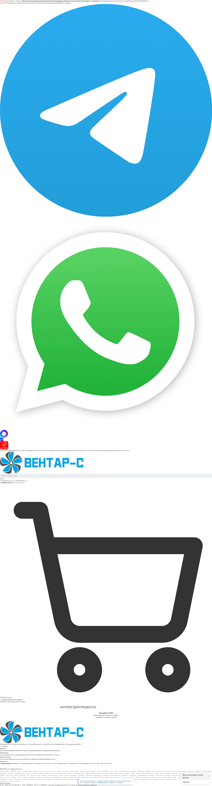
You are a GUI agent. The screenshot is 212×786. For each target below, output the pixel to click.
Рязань (164, 777)
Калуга (82, 773)
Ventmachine (40, 3)
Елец (23, 773)
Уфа (139, 779)
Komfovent (7, 3)
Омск (39, 777)
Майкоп (16, 775)
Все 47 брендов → (66, 3)
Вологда (173, 771)
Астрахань (48, 771)
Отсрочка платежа (96, 450)
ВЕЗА (59, 3)
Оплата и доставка (23, 450)
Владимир (148, 771)
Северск (10, 779)
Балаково (59, 771)
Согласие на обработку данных (79, 785)
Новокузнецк (132, 775)
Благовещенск (105, 771)
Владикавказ (141, 771)
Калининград (76, 773)
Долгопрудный (207, 771)
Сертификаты (69, 450)
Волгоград (154, 771)
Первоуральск (71, 777)
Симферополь (32, 779)
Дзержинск (191, 771)
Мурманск (33, 775)
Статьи (87, 450)
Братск (111, 771)
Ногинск (2, 777)
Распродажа (56, 750)
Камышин (99, 773)
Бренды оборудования (44, 750)
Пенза (65, 777)
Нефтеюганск (89, 775)
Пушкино (125, 777)
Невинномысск (73, 775)
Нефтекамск (82, 775)
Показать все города (5, 783)
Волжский (167, 771)
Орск (61, 777)
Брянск (116, 771)
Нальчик (61, 775)
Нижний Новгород (115, 775)
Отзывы (76, 450)
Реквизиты (93, 785)
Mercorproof (15, 3)
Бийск (98, 771)
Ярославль (17, 781)
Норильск (7, 777)
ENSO (142, 1)
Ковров (133, 773)
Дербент (185, 771)
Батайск (77, 771)
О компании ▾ (41, 450)
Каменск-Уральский (90, 773)
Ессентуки (28, 773)
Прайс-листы (33, 450)
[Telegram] (106, 110)
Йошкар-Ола (58, 773)
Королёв (162, 773)
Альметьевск (13, 771)
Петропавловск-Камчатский (96, 777)
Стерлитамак (65, 779)
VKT (46, 3)
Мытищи (44, 775)
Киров (120, 773)
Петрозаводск (84, 777)
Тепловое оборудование (29, 750)
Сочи (44, 779)
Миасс (28, 775)
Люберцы (2, 775)
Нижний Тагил (124, 775)
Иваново (46, 773)
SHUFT (26, 3)
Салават (169, 777)
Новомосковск (151, 775)
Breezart (132, 1)
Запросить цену (6, 697)
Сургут (71, 779)
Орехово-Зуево (55, 777)
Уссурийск (134, 779)
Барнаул (71, 771)
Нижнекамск (106, 775)
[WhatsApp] (106, 323)
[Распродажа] (106, 445)
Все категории (114, 1)
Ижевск (52, 773)
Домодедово (3, 773)
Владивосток (133, 771)
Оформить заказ (5, 702)
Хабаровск (144, 779)
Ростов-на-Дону (146, 777)
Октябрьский (33, 777)
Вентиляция (4, 750)
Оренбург (47, 777)
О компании (51, 450)
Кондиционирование (15, 750)
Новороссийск (159, 775)
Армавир (30, 771)
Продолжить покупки (18, 702)
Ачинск (54, 771)
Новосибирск (167, 775)
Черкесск (175, 779)
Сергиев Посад (17, 779)
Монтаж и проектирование (17, 755)
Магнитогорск (9, 775)
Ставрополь (50, 779)
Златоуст (41, 773)
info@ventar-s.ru (22, 481)
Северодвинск (3, 779)
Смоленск (39, 779)
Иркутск (65, 773)
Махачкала (22, 775)
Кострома (168, 773)
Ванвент (55, 3)
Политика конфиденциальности (58, 785)
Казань (70, 773)
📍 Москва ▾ (4, 1)
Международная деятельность (113, 450)
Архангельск (41, 771)
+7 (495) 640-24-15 (102, 782)
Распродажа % (104, 1)
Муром (38, 775)
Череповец (169, 779)
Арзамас (25, 771)
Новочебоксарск (176, 775)
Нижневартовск (98, 775)
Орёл (42, 777)
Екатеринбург (17, 773)
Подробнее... (186, 782)
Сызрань (77, 779)
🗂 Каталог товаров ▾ (15, 1)
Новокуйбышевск (141, 775)
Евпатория (10, 773)
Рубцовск (153, 777)
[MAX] (106, 434)
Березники (93, 771)
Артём (35, 771)
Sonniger (31, 3)
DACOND (137, 1)
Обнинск (20, 777)
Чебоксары (155, 779)
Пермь (78, 777)
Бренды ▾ (122, 1)
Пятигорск (131, 777)
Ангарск (19, 771)
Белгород (82, 771)
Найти (2, 479)
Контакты (126, 450)
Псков (120, 777)
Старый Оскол (57, 779)
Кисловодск (127, 773)
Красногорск (175, 773)
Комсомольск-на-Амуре (147, 773)
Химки (149, 779)
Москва (2, 771)
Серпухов (24, 779)
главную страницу (110, 717)
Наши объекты (60, 450)
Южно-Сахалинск (4, 781)
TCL (35, 3)
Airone (127, 1)
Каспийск (105, 773)
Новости (82, 450)
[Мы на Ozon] (106, 439)
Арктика (49, 3)
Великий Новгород (124, 771)
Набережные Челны (52, 775)
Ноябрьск (14, 777)
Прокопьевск (114, 777)
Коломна (138, 773)
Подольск (107, 777)
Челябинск (162, 779)
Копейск (157, 773)
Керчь (116, 773)
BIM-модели (13, 450)
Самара (174, 777)
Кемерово (111, 773)
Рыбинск (159, 777)
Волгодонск (161, 771)
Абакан (7, 771)
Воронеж (179, 771)
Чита (180, 779)
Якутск (11, 781)
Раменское (138, 777)
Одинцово (25, 777)
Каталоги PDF (4, 450)
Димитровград (198, 771)
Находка (66, 775)
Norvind (21, 3)
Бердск (87, 771)
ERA (145, 1)
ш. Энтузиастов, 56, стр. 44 (8, 481)
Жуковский (35, 773)
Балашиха (65, 771)
